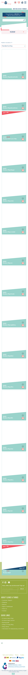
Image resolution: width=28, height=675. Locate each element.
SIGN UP (22, 588)
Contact (4, 610)
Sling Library (5, 626)
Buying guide (5, 622)
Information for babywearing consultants (13, 628)
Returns (4, 604)
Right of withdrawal (7, 606)
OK (13, 673)
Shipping (4, 602)
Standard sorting (7, 46)
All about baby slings (8, 618)
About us (4, 608)
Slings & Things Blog (7, 624)
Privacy (17, 655)
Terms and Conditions (8, 655)
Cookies (22, 655)
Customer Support (7, 600)
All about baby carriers (8, 620)
